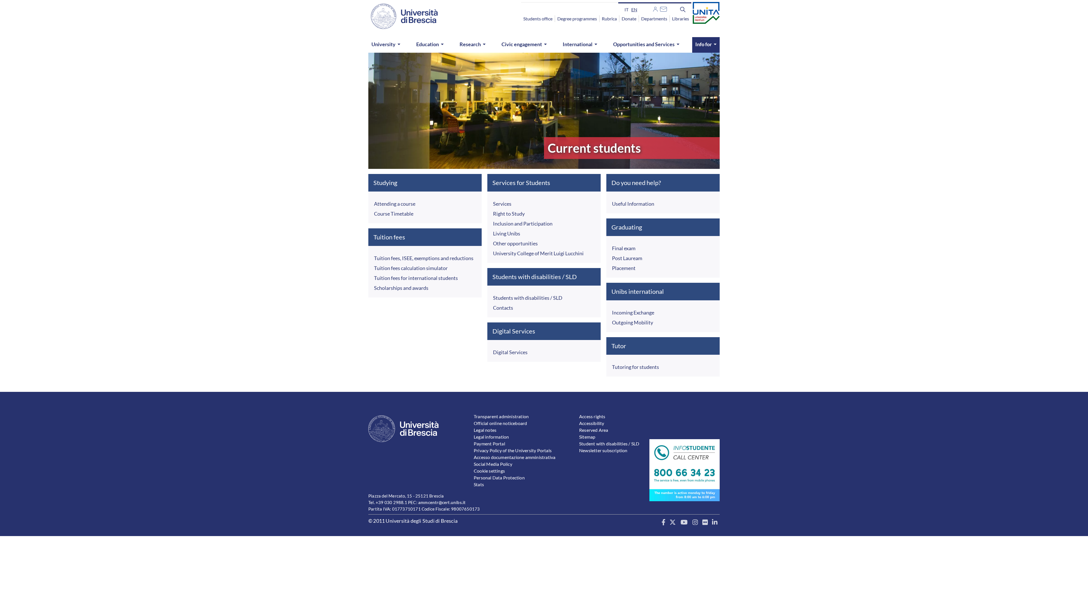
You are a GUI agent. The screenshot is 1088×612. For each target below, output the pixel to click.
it (626, 9)
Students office (537, 18)
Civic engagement (522, 44)
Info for (703, 44)
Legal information (491, 436)
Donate (629, 18)
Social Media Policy (493, 464)
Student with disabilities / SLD (609, 443)
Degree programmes (577, 18)
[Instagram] (695, 522)
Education (427, 44)
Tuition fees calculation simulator (411, 268)
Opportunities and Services (644, 44)
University (383, 44)
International (577, 44)
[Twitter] (672, 522)
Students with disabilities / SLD (527, 298)
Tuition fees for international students (416, 278)
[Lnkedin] (715, 522)
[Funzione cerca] (683, 9)
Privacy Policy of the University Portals (513, 450)
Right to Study (509, 214)
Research (470, 44)
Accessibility (591, 423)
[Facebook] (663, 522)
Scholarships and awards (401, 288)
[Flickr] (705, 522)
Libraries (680, 18)
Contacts (503, 308)
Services (502, 204)
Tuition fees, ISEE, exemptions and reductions (423, 258)
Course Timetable (393, 214)
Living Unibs (506, 233)
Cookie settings (489, 470)
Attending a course (394, 204)
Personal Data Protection (499, 477)
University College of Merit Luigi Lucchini (538, 253)
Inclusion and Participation (522, 223)
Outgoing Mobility (632, 322)
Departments (654, 18)
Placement (624, 268)
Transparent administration (501, 416)
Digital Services (510, 352)
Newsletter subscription (603, 450)
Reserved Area (593, 430)
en (634, 9)
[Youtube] (684, 522)
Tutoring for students (635, 367)
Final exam (624, 248)
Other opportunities (515, 243)
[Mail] (663, 8)
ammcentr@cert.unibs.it (442, 502)
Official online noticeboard (500, 423)
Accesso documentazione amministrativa (514, 457)
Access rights (592, 416)
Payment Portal (489, 443)
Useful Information (633, 204)
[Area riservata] (655, 8)
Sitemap (587, 436)
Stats (479, 484)
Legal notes (485, 430)
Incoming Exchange (633, 312)
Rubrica (609, 18)
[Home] (401, 16)
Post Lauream (627, 258)
